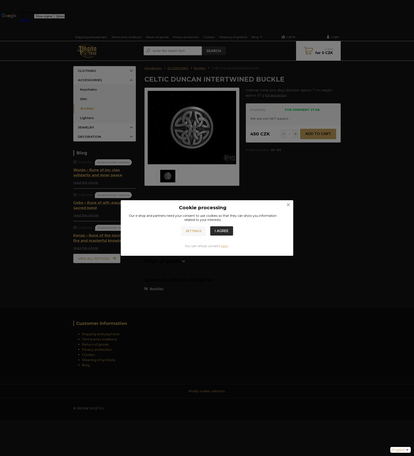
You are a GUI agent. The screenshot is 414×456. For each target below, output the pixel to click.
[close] (288, 204)
